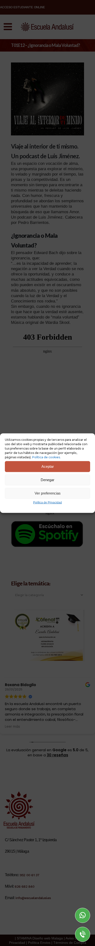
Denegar (47, 480)
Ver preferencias (48, 493)
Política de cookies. (46, 457)
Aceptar (47, 466)
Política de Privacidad (47, 502)
